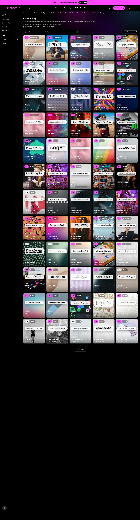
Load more (80, 349)
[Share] (4, 508)
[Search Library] (77, 32)
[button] (22, 7)
